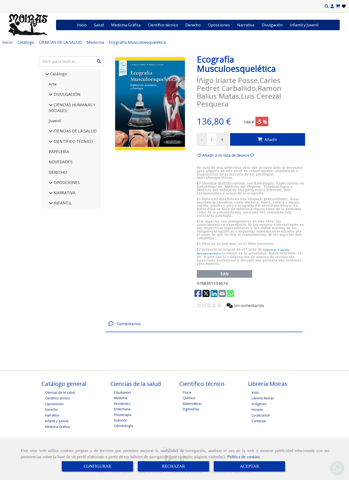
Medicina (120, 398)
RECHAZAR (173, 466)
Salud (99, 25)
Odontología (123, 425)
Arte (53, 84)
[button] (332, 6)
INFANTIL (62, 203)
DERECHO (58, 172)
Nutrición (120, 420)
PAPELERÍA (59, 151)
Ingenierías (191, 409)
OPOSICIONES (66, 182)
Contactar (259, 421)
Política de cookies (243, 456)
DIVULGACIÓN (66, 94)
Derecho (193, 25)
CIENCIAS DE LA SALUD (75, 131)
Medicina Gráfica (126, 25)
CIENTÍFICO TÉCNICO (73, 141)
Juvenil (55, 120)
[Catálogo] (47, 74)
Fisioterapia (122, 414)
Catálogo (58, 74)
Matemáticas (192, 403)
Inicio (82, 25)
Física (187, 392)
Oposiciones (219, 25)
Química (189, 398)
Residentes (122, 403)
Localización (261, 415)
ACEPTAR (249, 466)
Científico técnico (163, 25)
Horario (257, 409)
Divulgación (272, 25)
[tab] (204, 323)
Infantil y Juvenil (304, 25)
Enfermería (122, 409)
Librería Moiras (263, 398)
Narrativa (245, 25)
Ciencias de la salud (60, 392)
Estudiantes (122, 392)
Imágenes (259, 404)
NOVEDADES (60, 162)
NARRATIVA (64, 192)
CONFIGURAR (97, 466)
